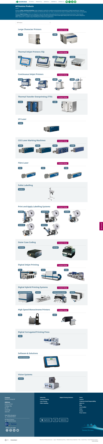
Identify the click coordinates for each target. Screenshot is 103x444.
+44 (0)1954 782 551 (11, 416)
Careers (81, 399)
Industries (42, 397)
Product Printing (44, 399)
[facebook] (7, 430)
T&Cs (79, 439)
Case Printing (43, 401)
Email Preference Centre (93, 439)
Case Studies (82, 407)
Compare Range (62, 30)
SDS (55, 420)
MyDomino (64, 420)
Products (38, 1)
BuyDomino (47, 420)
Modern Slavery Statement (72, 439)
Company (53, 1)
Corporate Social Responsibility (87, 401)
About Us (81, 403)
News (80, 409)
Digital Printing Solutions (66, 397)
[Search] (69, 2)
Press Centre (82, 413)
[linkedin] (14, 430)
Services (46, 1)
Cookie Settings (95, 441)
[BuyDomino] (67, 2)
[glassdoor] (10, 430)
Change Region (14, 440)
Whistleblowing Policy (61, 439)
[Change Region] (75, 2)
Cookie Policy (84, 439)
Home (81, 397)
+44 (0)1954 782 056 (11, 421)
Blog (80, 405)
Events (81, 411)
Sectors (31, 1)
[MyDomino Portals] (72, 2)
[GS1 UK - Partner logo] (11, 424)
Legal (55, 439)
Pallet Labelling (44, 403)
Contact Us (61, 1)
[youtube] (17, 430)
